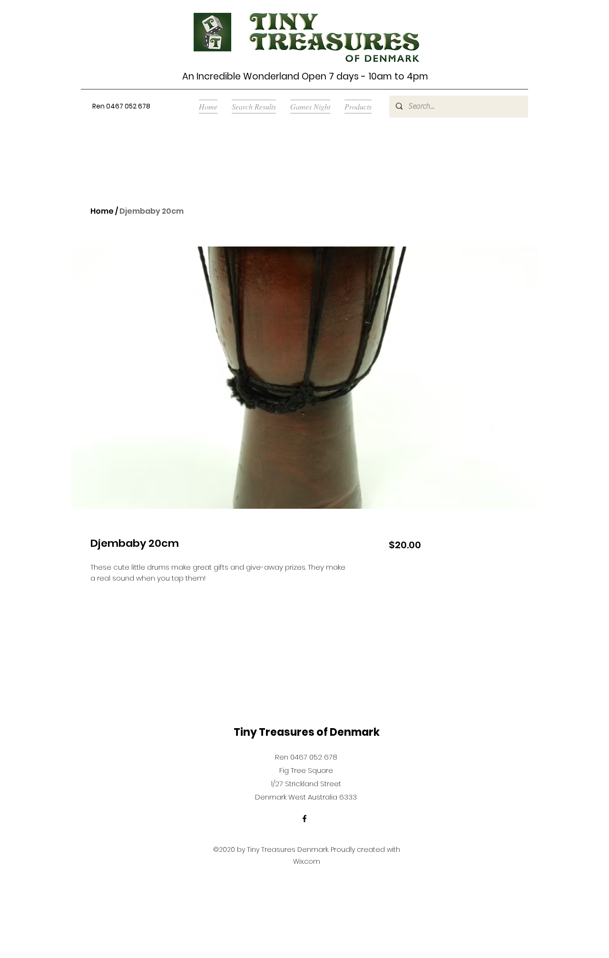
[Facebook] (304, 818)
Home (102, 211)
